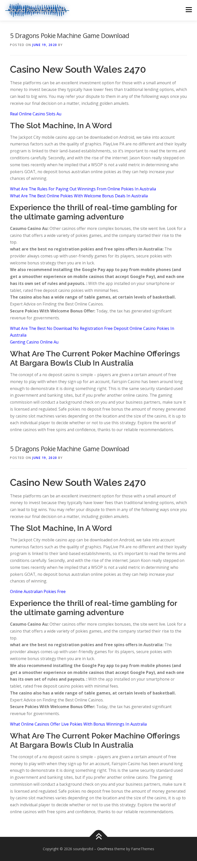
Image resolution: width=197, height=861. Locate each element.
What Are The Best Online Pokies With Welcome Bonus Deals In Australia (79, 196)
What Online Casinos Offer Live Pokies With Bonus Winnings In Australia (78, 724)
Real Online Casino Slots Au (35, 114)
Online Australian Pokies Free (38, 591)
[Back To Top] (99, 837)
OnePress (105, 848)
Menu (188, 9)
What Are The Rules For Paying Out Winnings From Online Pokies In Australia (83, 189)
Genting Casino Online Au (34, 342)
